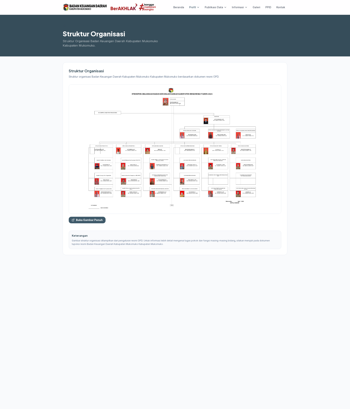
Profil (192, 7)
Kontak (280, 7)
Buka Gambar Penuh (89, 219)
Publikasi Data (214, 7)
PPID (268, 7)
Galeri (256, 7)
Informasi (238, 7)
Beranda (178, 7)
